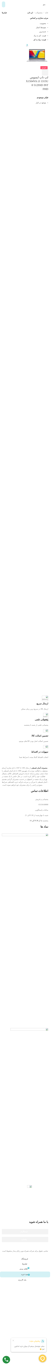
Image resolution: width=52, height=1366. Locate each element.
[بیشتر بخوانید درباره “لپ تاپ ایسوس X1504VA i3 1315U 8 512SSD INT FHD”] (45, 72)
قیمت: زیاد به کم (40, 40)
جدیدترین (42, 32)
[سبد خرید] (3, 4)
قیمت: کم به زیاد (40, 36)
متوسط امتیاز (41, 27)
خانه (46, 13)
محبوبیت (43, 23)
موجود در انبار (41, 103)
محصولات (39, 13)
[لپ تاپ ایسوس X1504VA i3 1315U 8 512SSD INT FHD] (37, 55)
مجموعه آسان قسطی (39, 768)
